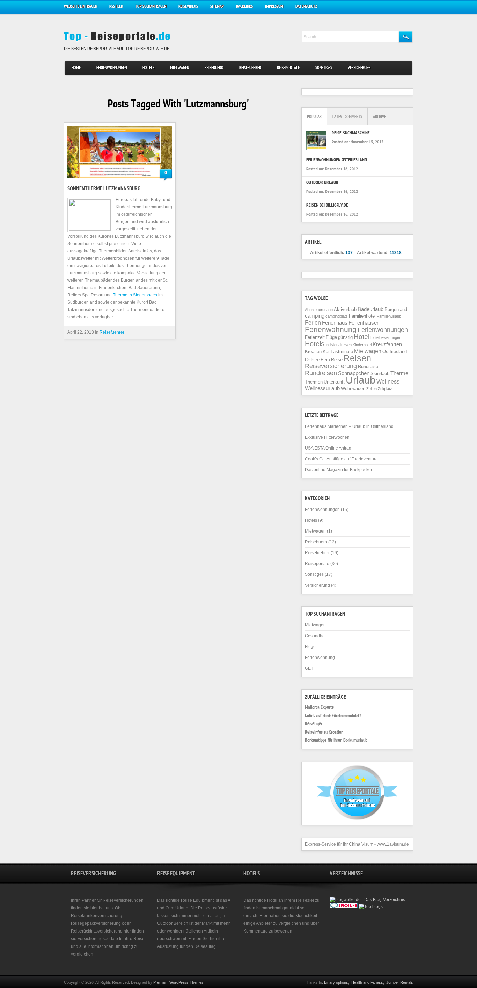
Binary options (336, 982)
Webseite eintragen (80, 7)
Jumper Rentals (399, 982)
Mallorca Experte (319, 708)
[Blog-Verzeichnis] (344, 906)
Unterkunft (334, 382)
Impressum (274, 7)
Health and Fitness (367, 982)
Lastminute (342, 351)
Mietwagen (179, 68)
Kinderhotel (362, 345)
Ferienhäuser (363, 323)
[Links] (361, 913)
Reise (337, 359)
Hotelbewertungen (385, 337)
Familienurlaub (389, 316)
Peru (325, 359)
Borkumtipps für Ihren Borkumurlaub (336, 740)
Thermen (314, 382)
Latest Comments (347, 117)
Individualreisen (338, 345)
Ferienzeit (315, 337)
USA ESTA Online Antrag (328, 448)
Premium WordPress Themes (178, 982)
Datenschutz (306, 7)
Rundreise (368, 366)
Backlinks (244, 7)
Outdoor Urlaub (322, 183)
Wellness (387, 381)
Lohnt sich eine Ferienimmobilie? (333, 716)
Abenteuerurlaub (319, 309)
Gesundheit (316, 635)
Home (76, 68)
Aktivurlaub (345, 309)
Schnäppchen (353, 373)
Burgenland (395, 309)
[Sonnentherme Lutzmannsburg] (119, 152)
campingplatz (336, 316)
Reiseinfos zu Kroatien (324, 732)
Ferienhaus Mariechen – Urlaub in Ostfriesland (349, 426)
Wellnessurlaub (322, 388)
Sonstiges (323, 68)
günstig (345, 337)
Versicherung (359, 68)
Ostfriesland (394, 351)
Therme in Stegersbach (135, 294)
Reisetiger (313, 724)
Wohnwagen (353, 388)
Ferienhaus (334, 323)
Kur (326, 351)
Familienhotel (362, 316)
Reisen (357, 358)
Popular (314, 117)
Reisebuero (214, 68)
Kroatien (313, 351)
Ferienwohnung (331, 329)
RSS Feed (116, 7)
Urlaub (360, 380)
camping (314, 316)
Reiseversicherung (331, 366)
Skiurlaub (379, 373)
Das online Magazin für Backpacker (338, 469)
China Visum (361, 844)
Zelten (371, 389)
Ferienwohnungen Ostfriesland (336, 160)
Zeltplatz (385, 389)
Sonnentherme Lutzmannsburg (103, 189)
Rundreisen (321, 373)
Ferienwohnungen (111, 68)
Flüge (331, 337)
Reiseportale (288, 68)
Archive (379, 117)
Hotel (361, 336)
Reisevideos (188, 7)
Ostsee (312, 359)
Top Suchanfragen (150, 7)
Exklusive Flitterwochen (327, 437)
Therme (399, 373)
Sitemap (217, 7)
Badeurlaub (370, 309)
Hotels (148, 68)
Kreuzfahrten (387, 344)
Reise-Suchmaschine (351, 133)
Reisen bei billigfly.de (327, 205)
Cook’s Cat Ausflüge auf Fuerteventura (341, 458)
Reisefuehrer (250, 68)
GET (309, 668)
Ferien (313, 322)
